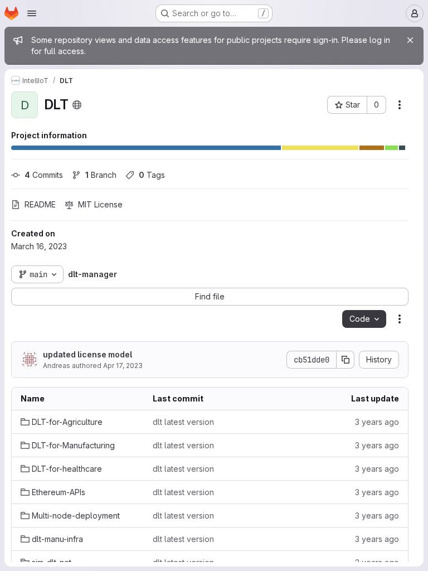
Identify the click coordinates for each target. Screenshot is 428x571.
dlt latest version (183, 422)
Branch (100, 175)
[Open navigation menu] (32, 13)
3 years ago (377, 422)
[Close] (410, 40)
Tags (152, 175)
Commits (44, 175)
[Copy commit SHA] (345, 360)
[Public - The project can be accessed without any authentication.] (76, 104)
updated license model (87, 354)
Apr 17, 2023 (123, 365)
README (40, 204)
